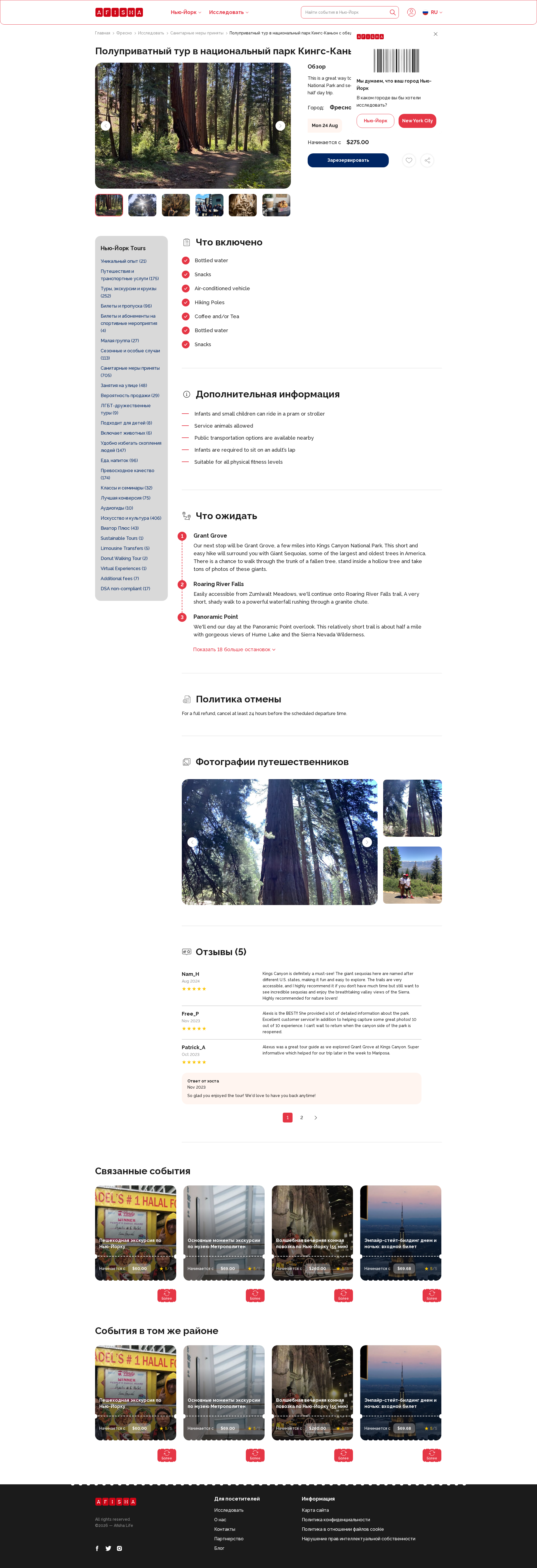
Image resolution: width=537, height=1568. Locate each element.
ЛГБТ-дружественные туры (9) (126, 409)
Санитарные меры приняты (197, 33)
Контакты (224, 1529)
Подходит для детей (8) (126, 423)
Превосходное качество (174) (127, 474)
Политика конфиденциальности (336, 1519)
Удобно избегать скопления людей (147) (131, 446)
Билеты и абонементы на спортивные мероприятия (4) (129, 323)
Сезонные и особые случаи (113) (130, 354)
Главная (103, 33)
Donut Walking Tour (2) (124, 558)
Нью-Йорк (375, 120)
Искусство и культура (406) (131, 518)
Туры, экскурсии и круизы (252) (128, 292)
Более (167, 1298)
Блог (219, 1548)
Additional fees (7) (120, 578)
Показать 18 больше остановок (231, 649)
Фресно (124, 33)
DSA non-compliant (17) (125, 588)
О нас (220, 1519)
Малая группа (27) (120, 340)
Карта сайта (315, 1510)
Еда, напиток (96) (119, 460)
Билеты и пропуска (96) (126, 306)
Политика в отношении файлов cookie (343, 1529)
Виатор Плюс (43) (120, 528)
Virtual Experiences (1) (124, 568)
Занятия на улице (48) (124, 385)
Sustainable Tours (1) (122, 538)
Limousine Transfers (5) (125, 548)
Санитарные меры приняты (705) (130, 371)
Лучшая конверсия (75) (125, 498)
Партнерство (229, 1538)
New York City (417, 120)
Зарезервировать (348, 160)
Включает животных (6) (126, 433)
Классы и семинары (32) (126, 488)
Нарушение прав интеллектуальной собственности (358, 1538)
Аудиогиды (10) (117, 508)
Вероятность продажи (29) (130, 395)
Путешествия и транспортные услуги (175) (130, 275)
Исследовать (226, 12)
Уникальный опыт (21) (124, 261)
